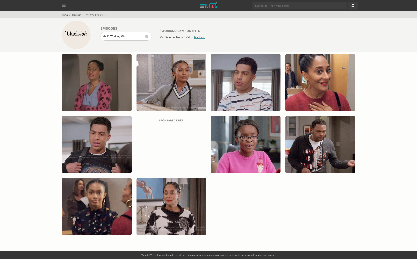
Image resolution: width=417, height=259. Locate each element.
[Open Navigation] (63, 6)
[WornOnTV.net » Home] (208, 5)
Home (65, 15)
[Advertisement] (171, 148)
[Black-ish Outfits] (76, 34)
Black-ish (76, 15)
